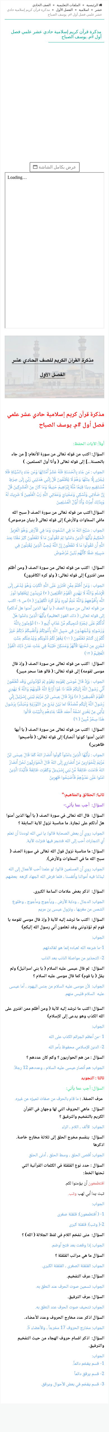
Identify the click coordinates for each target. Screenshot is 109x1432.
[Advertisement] (54, 102)
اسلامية (84, 10)
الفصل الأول (64, 10)
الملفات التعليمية (68, 5)
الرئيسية (92, 5)
